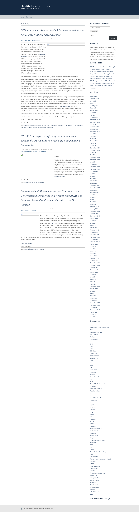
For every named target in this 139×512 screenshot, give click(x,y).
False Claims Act (95, 377)
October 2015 (94, 239)
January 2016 (94, 232)
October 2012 (94, 307)
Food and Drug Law (26, 151)
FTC (91, 393)
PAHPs (92, 454)
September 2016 (95, 216)
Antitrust (92, 337)
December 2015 (95, 235)
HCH (91, 395)
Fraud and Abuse (95, 391)
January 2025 (94, 106)
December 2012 (95, 303)
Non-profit (93, 442)
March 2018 (93, 181)
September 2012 (95, 310)
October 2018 (94, 171)
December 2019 (95, 157)
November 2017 (95, 188)
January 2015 (94, 260)
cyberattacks (94, 353)
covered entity (46, 125)
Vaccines (92, 489)
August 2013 (94, 289)
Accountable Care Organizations (99, 327)
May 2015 (93, 251)
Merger (92, 438)
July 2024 (93, 113)
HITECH (92, 407)
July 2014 (93, 275)
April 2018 (93, 178)
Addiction (93, 330)
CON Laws (93, 351)
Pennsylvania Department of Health (100, 459)
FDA (35, 182)
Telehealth (93, 482)
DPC (91, 367)
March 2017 (93, 204)
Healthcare (93, 400)
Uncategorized (24, 210)
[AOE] (22, 508)
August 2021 (94, 143)
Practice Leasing (95, 466)
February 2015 (94, 258)
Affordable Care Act (96, 332)
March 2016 (93, 228)
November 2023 (95, 120)
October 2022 (94, 129)
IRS (91, 417)
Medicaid (93, 426)
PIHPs (92, 464)
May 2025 (93, 103)
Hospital (92, 409)
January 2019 (94, 164)
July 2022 (93, 134)
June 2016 (93, 223)
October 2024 (94, 108)
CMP (91, 346)
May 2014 (93, 279)
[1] (52, 223)
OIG (91, 447)
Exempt (92, 374)
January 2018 (94, 183)
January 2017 (94, 209)
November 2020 (95, 150)
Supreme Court (94, 480)
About (22, 17)
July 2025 (93, 101)
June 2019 (93, 162)
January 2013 (94, 300)
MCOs (92, 421)
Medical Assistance (96, 428)
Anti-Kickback (94, 334)
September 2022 (95, 131)
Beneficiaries (94, 339)
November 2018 (95, 169)
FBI (91, 379)
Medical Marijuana (95, 431)
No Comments (36, 41)
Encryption (93, 372)
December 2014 (95, 263)
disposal (60, 125)
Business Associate (35, 125)
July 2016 (93, 220)
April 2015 (93, 253)
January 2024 (94, 117)
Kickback (92, 419)
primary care (94, 468)
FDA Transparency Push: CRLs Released (102, 81)
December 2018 (95, 166)
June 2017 (93, 197)
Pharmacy (80, 125)
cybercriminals (94, 356)
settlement (50, 127)
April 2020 (93, 155)
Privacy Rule (28, 127)
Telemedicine (94, 485)
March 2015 (93, 256)
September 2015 (95, 242)
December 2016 (95, 211)
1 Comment (33, 210)
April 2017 (93, 202)
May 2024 (93, 115)
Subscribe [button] (94, 31)
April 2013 (93, 296)
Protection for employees (97, 473)
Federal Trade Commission (98, 384)
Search (92, 35)
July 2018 (93, 174)
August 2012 (94, 312)
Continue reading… (60, 176)
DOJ (91, 365)
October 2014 (94, 267)
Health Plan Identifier (96, 398)
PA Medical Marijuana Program (99, 452)
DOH (91, 363)
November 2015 (95, 237)
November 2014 (95, 265)
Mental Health (94, 435)
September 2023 (95, 122)
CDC (91, 341)
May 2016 (93, 225)
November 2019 (95, 160)
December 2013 (95, 286)
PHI (22, 127)
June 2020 (93, 152)
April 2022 (93, 136)
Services (29, 17)
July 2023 (93, 124)
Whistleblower (94, 492)
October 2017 (94, 190)
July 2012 (93, 314)
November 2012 (95, 305)
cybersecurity (94, 358)
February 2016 (94, 230)
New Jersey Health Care (97, 440)
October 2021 (94, 141)
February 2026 (94, 98)
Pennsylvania (94, 456)
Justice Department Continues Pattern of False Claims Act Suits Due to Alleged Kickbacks (102, 85)
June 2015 (93, 249)
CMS (91, 349)
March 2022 (93, 138)
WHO (91, 494)
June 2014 (93, 277)
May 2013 (93, 293)
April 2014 (93, 281)
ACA (91, 325)
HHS (22, 41)
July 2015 (93, 246)
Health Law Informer (35, 6)
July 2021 (93, 145)
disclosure (54, 125)
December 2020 (95, 148)
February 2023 (94, 127)
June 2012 (93, 317)
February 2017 (94, 206)
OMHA (92, 449)
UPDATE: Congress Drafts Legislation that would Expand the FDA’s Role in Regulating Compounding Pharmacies (50, 140)
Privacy (92, 471)
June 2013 (93, 291)
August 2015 (94, 244)
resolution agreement (39, 127)
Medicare (93, 433)
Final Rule (93, 386)
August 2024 (94, 110)
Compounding (28, 182)
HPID (91, 412)
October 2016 (94, 213)
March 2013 (93, 298)
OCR (29, 41)
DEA (91, 360)
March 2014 (93, 284)
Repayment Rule (95, 478)
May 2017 (93, 199)
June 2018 (93, 176)
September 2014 (95, 270)
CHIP (91, 344)
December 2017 (95, 185)
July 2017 (93, 195)
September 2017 (95, 192)
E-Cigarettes (94, 370)
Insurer (92, 414)
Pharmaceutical (33, 249)
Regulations (93, 475)
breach (26, 125)
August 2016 (94, 218)
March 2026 (93, 96)
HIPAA (25, 41)
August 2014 (94, 272)
